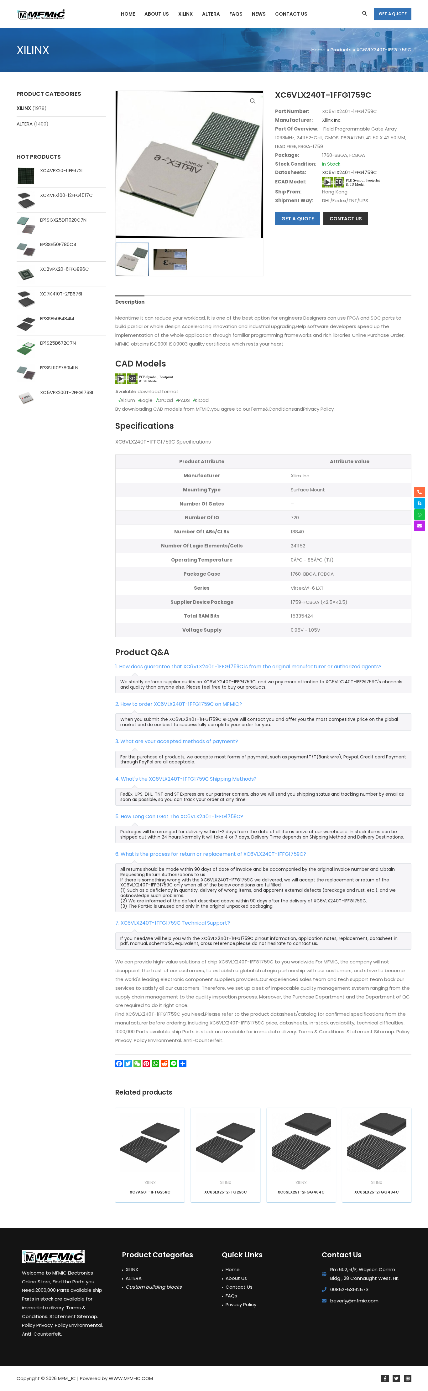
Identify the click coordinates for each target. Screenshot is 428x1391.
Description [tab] (129, 302)
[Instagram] (407, 1378)
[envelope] (419, 526)
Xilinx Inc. (332, 120)
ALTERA (25, 124)
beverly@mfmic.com (354, 1300)
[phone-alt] (419, 492)
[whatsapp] (419, 514)
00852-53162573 (349, 1289)
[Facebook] (385, 1378)
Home (233, 1269)
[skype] (419, 503)
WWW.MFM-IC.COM (131, 1378)
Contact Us (239, 1287)
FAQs (231, 1295)
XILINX (24, 108)
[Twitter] (396, 1378)
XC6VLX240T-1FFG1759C (349, 172)
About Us (236, 1278)
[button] (252, 101)
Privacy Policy (241, 1304)
